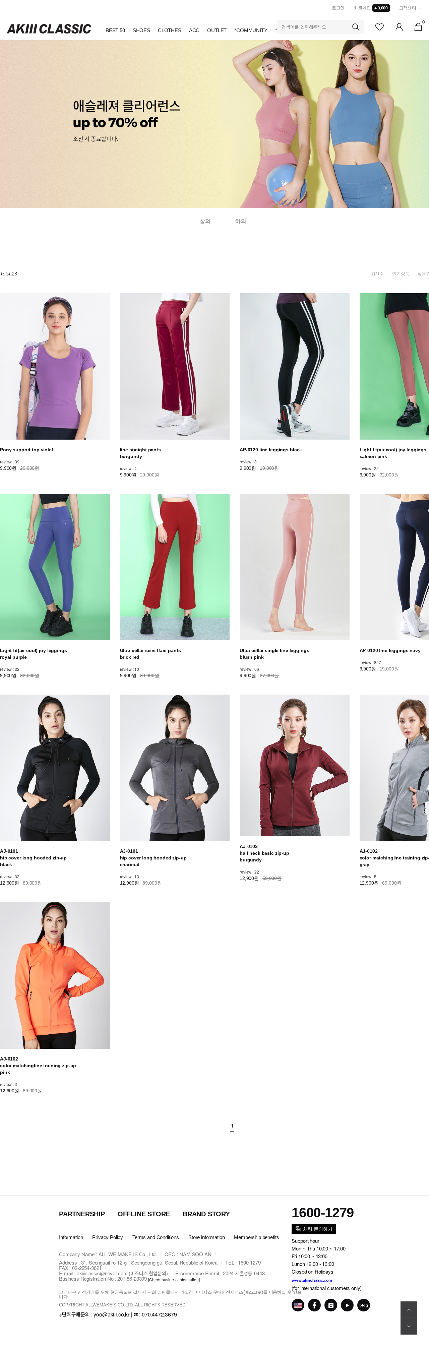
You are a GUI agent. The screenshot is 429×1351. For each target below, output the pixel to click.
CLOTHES (169, 30)
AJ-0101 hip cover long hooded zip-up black (33, 857)
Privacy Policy (107, 1237)
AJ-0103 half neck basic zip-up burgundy (264, 853)
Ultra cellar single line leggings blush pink (274, 654)
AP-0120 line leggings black (271, 449)
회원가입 (371, 7)
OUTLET (217, 30)
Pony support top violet (26, 449)
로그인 (338, 7)
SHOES (141, 30)
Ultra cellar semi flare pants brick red (150, 654)
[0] (418, 26)
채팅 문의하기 (317, 1229)
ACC (194, 30)
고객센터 (407, 7)
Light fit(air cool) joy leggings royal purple (33, 654)
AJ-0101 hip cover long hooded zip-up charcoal (153, 857)
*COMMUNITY (250, 30)
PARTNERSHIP (82, 1214)
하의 (240, 221)
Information (71, 1237)
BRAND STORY (206, 1214)
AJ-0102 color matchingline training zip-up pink (38, 1065)
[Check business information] (174, 1279)
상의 (205, 221)
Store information (206, 1237)
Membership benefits (256, 1237)
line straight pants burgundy (140, 453)
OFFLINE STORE (144, 1214)
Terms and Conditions (155, 1237)
